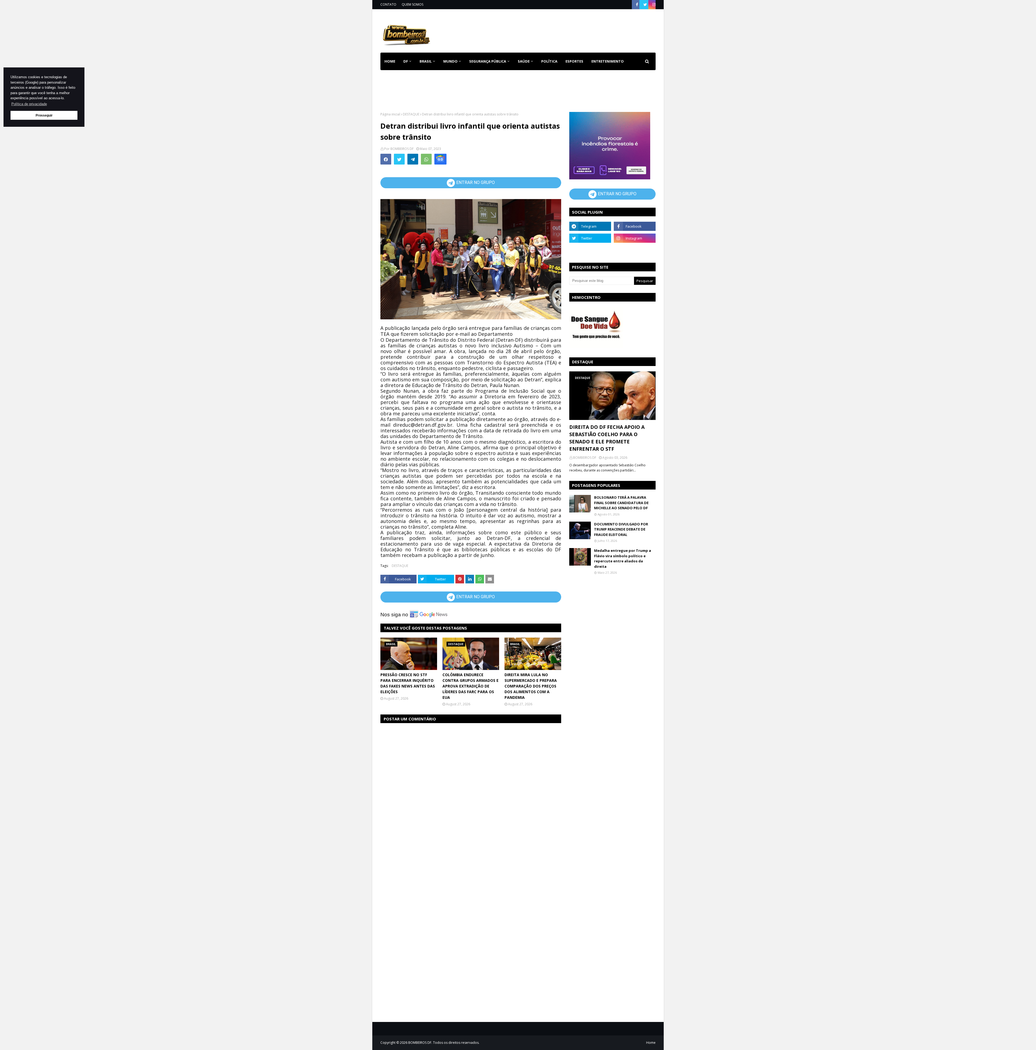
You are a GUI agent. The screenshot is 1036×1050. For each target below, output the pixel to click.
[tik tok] (635, 250)
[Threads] (590, 250)
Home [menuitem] (389, 61)
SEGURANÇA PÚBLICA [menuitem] (487, 61)
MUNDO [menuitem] (450, 61)
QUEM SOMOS (412, 4)
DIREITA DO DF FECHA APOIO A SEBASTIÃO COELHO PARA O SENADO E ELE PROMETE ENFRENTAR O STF (607, 438)
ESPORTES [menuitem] (574, 61)
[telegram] (590, 226)
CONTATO (388, 4)
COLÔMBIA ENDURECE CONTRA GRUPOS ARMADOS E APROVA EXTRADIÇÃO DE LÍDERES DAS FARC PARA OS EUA (470, 686)
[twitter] (645, 4)
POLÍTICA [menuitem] (549, 61)
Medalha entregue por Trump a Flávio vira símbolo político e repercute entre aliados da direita (622, 558)
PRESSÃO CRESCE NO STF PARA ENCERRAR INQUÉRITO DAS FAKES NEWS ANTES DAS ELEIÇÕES (407, 683)
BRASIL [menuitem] (426, 61)
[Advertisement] (557, 30)
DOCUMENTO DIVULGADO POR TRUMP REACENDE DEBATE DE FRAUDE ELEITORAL (621, 529)
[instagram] (653, 4)
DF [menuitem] (405, 61)
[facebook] (637, 4)
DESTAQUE (411, 114)
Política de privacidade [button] (29, 104)
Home (651, 1042)
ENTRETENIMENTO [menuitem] (607, 61)
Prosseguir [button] (44, 115)
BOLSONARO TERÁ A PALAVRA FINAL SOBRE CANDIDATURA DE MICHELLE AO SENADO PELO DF (621, 502)
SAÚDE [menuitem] (524, 61)
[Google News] (440, 159)
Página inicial (390, 114)
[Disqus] (470, 795)
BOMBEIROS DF (402, 148)
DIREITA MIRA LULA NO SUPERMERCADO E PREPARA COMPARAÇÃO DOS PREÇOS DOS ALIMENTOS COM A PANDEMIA (531, 686)
